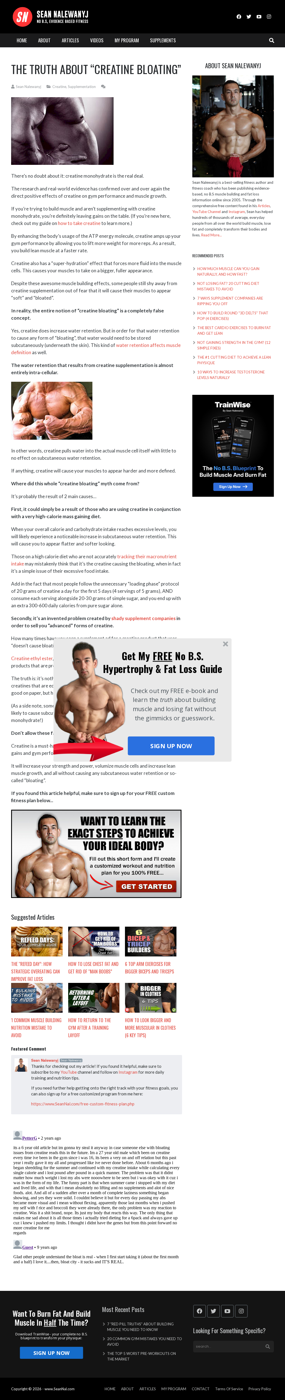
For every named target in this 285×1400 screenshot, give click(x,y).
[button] (162, 662)
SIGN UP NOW (171, 746)
